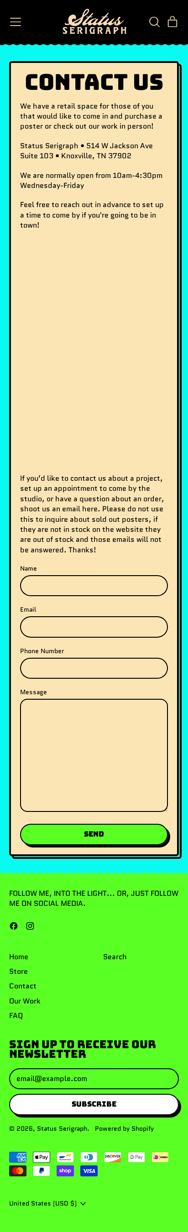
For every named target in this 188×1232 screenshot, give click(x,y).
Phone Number (42, 651)
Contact (23, 986)
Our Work (25, 1001)
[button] (154, 22)
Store (18, 971)
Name (28, 568)
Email (28, 609)
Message (33, 692)
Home (18, 956)
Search (115, 956)
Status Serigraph (62, 1128)
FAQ (16, 1015)
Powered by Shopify (124, 1128)
